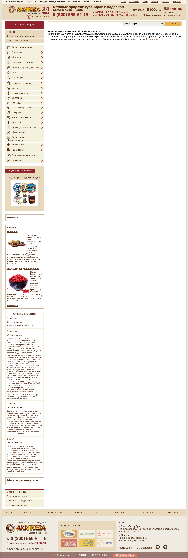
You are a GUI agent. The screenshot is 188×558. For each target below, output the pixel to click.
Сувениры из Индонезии (19, 500)
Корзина (176, 8)
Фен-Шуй (16, 103)
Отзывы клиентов (24, 313)
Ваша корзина (64, 555)
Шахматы (12, 231)
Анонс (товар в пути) (17, 40)
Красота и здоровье (22, 83)
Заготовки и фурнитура (23, 155)
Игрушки (16, 57)
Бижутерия (17, 112)
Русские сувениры (16, 505)
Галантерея (18, 150)
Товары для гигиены (22, 47)
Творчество (18, 144)
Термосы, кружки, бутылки (25, 67)
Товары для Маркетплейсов (15, 138)
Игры (14, 72)
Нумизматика (19, 132)
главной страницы (148, 39)
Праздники (17, 160)
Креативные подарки (22, 62)
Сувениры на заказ (20, 170)
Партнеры (146, 512)
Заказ (145, 2)
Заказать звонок (40, 16)
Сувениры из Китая (16, 492)
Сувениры (17, 52)
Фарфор (16, 88)
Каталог (28, 512)
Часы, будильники (21, 117)
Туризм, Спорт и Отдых (24, 127)
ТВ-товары (17, 77)
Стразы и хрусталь (21, 107)
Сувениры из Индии (17, 496)
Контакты (177, 2)
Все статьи (12, 306)
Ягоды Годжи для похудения (23, 268)
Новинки (11, 31)
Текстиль (16, 122)
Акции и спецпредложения (20, 36)
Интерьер (17, 98)
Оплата (154, 2)
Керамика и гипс (20, 93)
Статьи (11, 228)
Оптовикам (134, 2)
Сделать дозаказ (153, 15)
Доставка (165, 2)
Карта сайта (125, 548)
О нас (123, 2)
